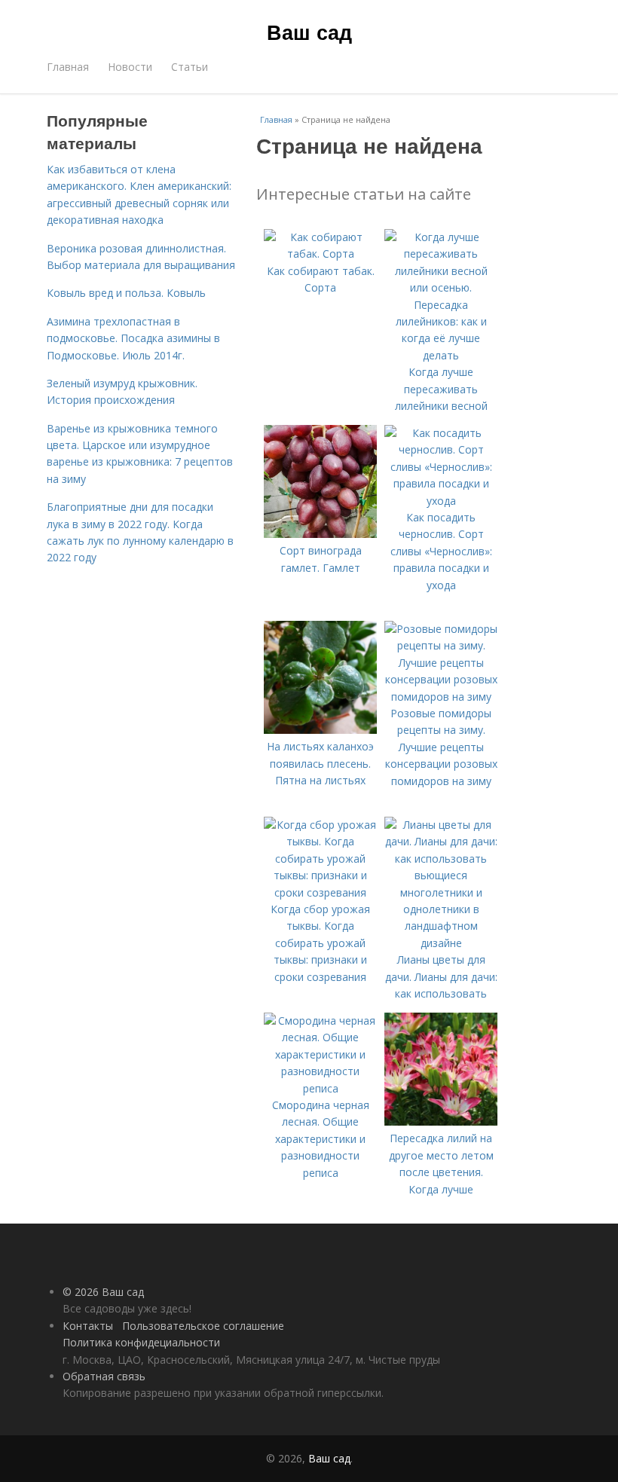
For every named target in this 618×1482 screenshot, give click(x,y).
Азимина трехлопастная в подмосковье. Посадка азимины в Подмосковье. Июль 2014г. (133, 338)
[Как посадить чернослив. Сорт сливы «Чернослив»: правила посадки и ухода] (440, 500)
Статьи (189, 67)
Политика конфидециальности (141, 1342)
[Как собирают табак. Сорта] (320, 253)
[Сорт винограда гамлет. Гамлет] (320, 534)
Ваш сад (309, 31)
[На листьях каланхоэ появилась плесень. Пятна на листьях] (320, 730)
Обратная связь (104, 1376)
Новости (130, 67)
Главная (68, 67)
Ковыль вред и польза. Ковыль (126, 293)
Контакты (88, 1326)
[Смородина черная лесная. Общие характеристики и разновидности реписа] (320, 1088)
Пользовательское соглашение (203, 1326)
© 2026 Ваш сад (103, 1292)
